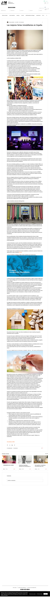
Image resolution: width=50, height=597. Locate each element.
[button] (46, 15)
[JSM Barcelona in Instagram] (8, 7)
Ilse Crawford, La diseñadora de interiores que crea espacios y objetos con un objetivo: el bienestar (40, 466)
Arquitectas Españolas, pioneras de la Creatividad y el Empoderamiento (24, 466)
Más (43, 15)
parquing (18, 15)
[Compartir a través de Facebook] (7, 445)
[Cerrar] (48, 594)
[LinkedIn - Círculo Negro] (13, 7)
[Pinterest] (24, 589)
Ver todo (46, 453)
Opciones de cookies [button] (32, 593)
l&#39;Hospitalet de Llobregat (30, 15)
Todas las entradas (4, 15)
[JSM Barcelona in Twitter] (12, 7)
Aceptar (45, 593)
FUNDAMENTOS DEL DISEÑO (8, 465)
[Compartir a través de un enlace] (14, 445)
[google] (28, 589)
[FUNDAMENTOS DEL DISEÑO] (9, 459)
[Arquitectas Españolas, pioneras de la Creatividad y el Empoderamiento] (25, 459)
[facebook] (22, 589)
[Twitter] (25, 589)
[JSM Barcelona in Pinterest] (11, 7)
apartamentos (38, 15)
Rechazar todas (39, 593)
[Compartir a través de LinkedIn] (12, 445)
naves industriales (12, 15)
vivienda (22, 15)
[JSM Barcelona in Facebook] (9, 7)
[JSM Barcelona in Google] (14, 7)
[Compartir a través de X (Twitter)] (9, 445)
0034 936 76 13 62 (10, 2)
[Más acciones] (42, 22)
